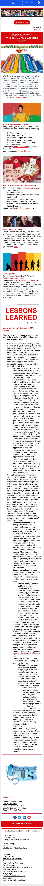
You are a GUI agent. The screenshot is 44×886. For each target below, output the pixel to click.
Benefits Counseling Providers (14, 808)
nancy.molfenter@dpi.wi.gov (13, 863)
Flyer (11, 97)
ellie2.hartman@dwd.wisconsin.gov (15, 848)
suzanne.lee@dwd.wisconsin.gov (14, 880)
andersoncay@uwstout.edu (12, 859)
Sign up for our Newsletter (22, 824)
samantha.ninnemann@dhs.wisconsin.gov (17, 867)
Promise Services (23, 151)
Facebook (20, 97)
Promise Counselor (20, 147)
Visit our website (22, 22)
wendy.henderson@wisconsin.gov (15, 872)
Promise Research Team (12, 810)
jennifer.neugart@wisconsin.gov (14, 876)
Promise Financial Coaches (13, 806)
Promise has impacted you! (13, 278)
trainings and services (31, 188)
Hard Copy (37, 30)
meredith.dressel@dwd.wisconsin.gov (16, 839)
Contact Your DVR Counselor (14, 802)
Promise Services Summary (24, 280)
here (16, 247)
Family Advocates (10, 804)
